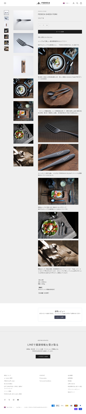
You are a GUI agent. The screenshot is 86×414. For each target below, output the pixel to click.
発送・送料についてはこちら (45, 37)
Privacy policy (43, 378)
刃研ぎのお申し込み (9, 381)
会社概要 (70, 375)
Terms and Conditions (45, 381)
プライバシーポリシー (74, 389)
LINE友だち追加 (43, 356)
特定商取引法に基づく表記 (75, 386)
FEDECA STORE (42, 11)
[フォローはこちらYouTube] (18, 400)
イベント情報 (7, 391)
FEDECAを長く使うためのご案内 (13, 394)
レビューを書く (60, 317)
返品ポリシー (71, 392)
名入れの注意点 (8, 383)
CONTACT (42, 375)
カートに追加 (60, 31)
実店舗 (69, 381)
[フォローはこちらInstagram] (13, 400)
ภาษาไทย (18, 407)
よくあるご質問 (8, 378)
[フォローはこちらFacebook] (5, 400)
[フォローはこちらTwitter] (9, 400)
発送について (7, 375)
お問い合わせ (71, 383)
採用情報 (70, 378)
